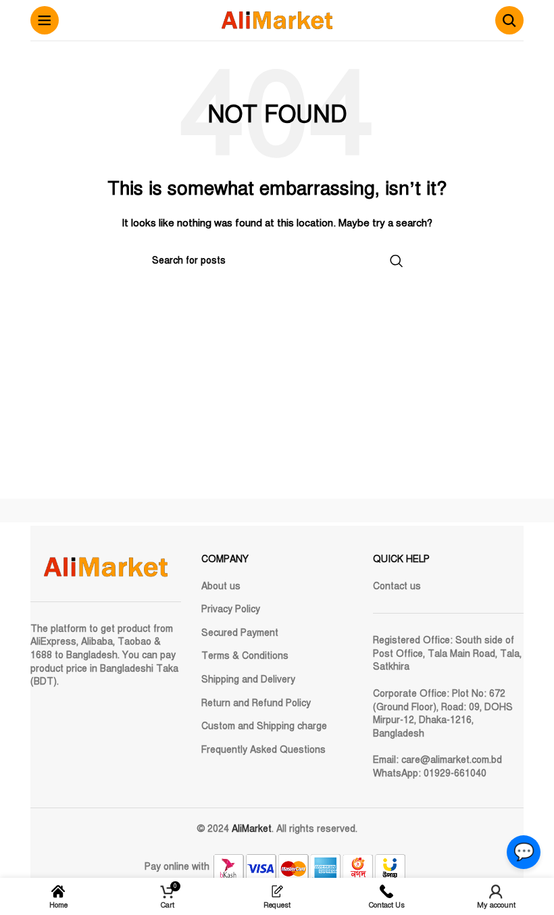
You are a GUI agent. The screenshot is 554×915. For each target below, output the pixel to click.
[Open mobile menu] (45, 20)
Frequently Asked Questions (263, 750)
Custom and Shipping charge (264, 726)
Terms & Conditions (244, 656)
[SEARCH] (396, 260)
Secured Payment (239, 633)
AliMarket (252, 829)
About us (221, 586)
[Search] (509, 20)
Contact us (397, 586)
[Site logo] (277, 20)
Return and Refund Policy (256, 703)
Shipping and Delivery (248, 679)
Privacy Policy (230, 609)
